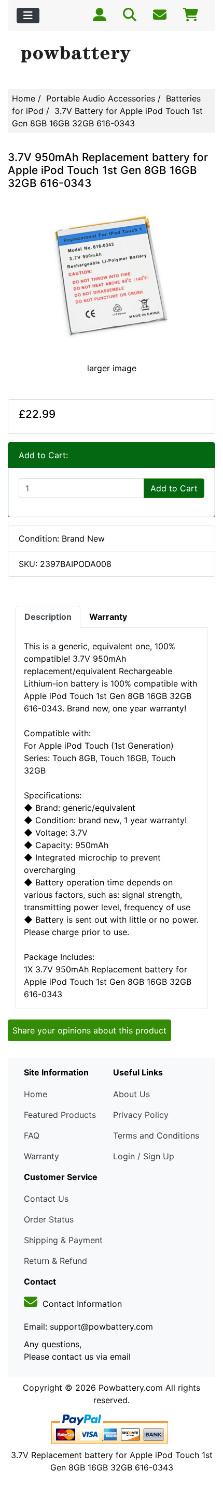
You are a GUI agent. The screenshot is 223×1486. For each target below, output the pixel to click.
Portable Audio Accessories (100, 98)
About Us (131, 1094)
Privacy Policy (141, 1115)
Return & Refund (55, 1261)
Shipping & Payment (63, 1240)
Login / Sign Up (143, 1156)
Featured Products (60, 1115)
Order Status (49, 1219)
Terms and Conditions (156, 1135)
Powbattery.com (131, 1387)
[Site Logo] (111, 54)
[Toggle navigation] (28, 15)
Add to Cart (174, 488)
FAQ (31, 1135)
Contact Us (46, 1198)
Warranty (41, 1156)
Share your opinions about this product (89, 1030)
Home (23, 98)
